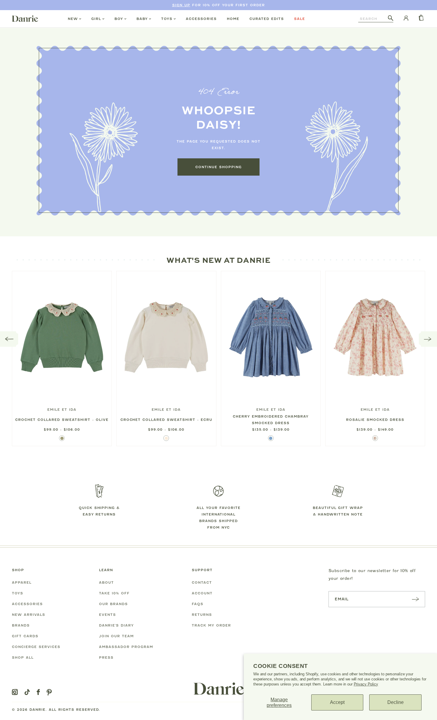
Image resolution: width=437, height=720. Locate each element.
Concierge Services (36, 647)
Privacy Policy (366, 684)
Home (233, 19)
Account (202, 593)
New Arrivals (28, 615)
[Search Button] (390, 18)
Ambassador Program (126, 647)
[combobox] (373, 18)
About (106, 582)
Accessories (201, 19)
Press (106, 657)
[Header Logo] (25, 18)
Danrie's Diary (116, 625)
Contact (202, 582)
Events (107, 615)
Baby (142, 19)
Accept (337, 702)
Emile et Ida (61, 409)
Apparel (22, 582)
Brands (21, 625)
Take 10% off (114, 593)
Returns (202, 615)
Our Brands (113, 604)
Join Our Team (116, 636)
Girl (96, 19)
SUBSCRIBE (415, 599)
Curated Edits (266, 19)
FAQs (197, 604)
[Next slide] (428, 339)
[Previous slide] (9, 339)
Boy (118, 19)
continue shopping (218, 167)
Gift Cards (25, 636)
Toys (166, 19)
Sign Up (181, 5)
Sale (299, 19)
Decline (395, 702)
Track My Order (211, 625)
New (73, 19)
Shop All (23, 657)
